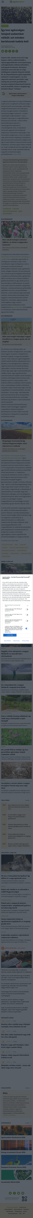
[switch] (27, 609)
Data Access (16, 640)
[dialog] (16, 609)
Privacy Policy (25, 640)
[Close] (29, 577)
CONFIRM (10, 635)
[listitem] (16, 605)
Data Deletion (7, 640)
